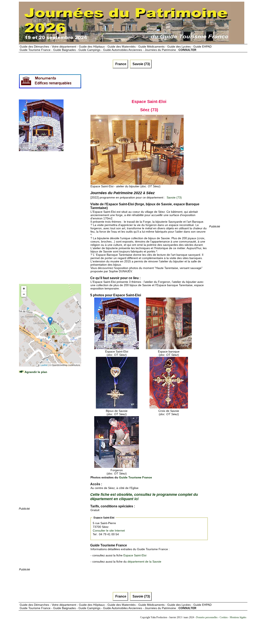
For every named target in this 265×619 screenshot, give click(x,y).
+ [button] (24, 288)
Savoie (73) (141, 64)
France (120, 64)
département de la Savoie (144, 561)
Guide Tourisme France (135, 477)
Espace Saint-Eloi (134, 555)
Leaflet (44, 365)
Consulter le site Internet (109, 530)
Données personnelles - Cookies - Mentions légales (221, 617)
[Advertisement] (157, 83)
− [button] (24, 294)
